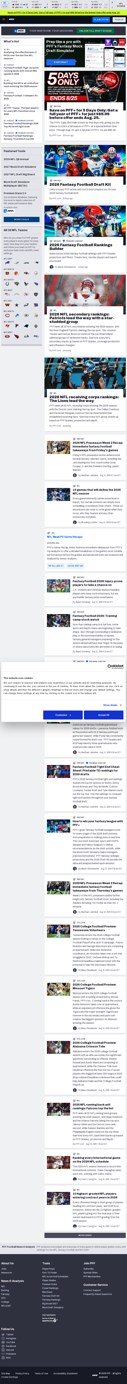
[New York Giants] (36, 305)
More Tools (21, 219)
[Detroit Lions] (17, 315)
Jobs (3, 1269)
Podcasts (11, 1354)
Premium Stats (49, 1284)
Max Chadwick (89, 970)
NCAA (5, 7)
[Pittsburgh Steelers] (36, 273)
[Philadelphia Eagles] (26, 305)
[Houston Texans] (26, 284)
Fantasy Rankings (51, 1300)
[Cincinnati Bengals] (7, 273)
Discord (10, 1350)
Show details (110, 705)
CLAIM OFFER (101, 20)
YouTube (10, 1342)
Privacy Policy (22, 1373)
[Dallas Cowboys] (17, 305)
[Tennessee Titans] (36, 284)
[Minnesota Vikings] (36, 315)
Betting (5, 1290)
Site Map (5, 1373)
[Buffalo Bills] (7, 263)
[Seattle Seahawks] (36, 336)
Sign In (119, 20)
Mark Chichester (67, 267)
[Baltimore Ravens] (26, 273)
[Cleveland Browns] (17, 273)
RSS (8, 1358)
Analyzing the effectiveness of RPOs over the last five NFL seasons (20, 55)
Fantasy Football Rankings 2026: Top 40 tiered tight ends (21, 125)
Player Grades (49, 1280)
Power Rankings (50, 1288)
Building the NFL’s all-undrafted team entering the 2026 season (21, 85)
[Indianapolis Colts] (7, 284)
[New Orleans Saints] (36, 326)
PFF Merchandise (92, 1276)
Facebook (11, 1346)
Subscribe (88, 1269)
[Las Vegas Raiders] (36, 294)
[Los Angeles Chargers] (17, 294)
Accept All (103, 714)
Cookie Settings (9, 1377)
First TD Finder (49, 1273)
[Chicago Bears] (7, 315)
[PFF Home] (11, 20)
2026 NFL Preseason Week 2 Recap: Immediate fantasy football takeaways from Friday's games (98, 446)
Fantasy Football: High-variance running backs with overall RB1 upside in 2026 (21, 71)
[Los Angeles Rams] (26, 336)
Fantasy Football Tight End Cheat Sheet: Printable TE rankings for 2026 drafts (96, 770)
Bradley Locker (89, 522)
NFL (5, 3)
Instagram (11, 1338)
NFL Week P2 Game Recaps (65, 536)
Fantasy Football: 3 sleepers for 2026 (21, 97)
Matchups (47, 1292)
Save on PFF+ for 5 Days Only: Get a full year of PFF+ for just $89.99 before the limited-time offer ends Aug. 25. (64, 12)
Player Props (48, 1269)
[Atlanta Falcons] (17, 326)
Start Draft (61, 62)
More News (85, 1235)
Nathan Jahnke (89, 475)
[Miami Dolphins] (17, 263)
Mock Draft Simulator (53, 1307)
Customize (61, 714)
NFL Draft (6, 1306)
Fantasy (57, 106)
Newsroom (6, 1273)
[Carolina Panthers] (26, 326)
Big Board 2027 (50, 1303)
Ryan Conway (83, 602)
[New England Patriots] (36, 263)
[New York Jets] (26, 263)
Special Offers (90, 1273)
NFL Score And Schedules (55, 1276)
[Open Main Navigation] (3, 20)
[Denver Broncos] (7, 294)
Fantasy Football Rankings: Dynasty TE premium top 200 (19, 137)
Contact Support (92, 1290)
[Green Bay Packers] (26, 315)
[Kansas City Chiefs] (26, 294)
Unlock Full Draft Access (95, 31)
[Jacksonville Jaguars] (17, 284)
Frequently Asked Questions (97, 1294)
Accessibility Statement (65, 1373)
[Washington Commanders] (7, 305)
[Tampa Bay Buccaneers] (7, 326)
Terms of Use (41, 1373)
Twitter (9, 1334)
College (81, 922)
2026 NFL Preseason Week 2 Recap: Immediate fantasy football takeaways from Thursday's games (98, 887)
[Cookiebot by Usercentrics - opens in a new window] (109, 666)
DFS (3, 1298)
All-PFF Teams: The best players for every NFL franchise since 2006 (21, 111)
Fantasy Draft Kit (50, 1296)
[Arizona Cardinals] (17, 336)
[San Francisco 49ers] (7, 336)
